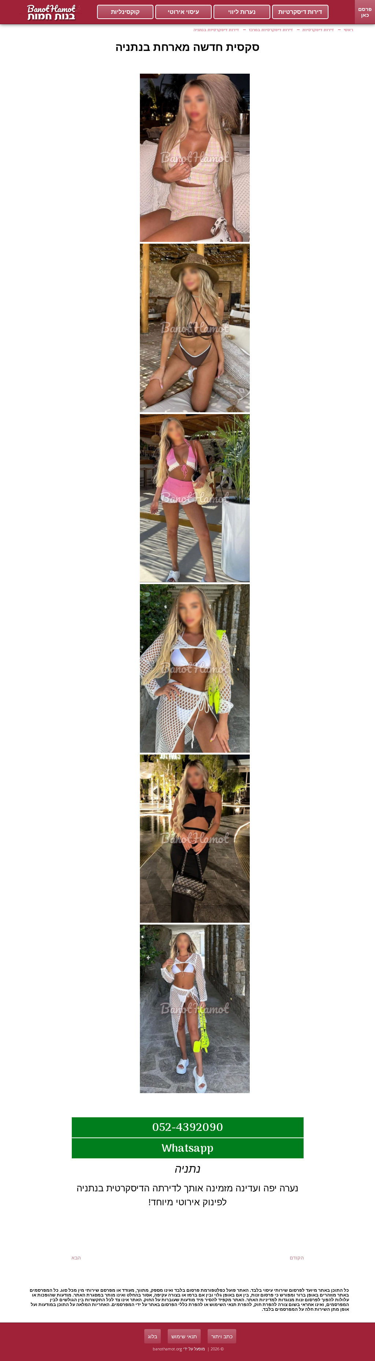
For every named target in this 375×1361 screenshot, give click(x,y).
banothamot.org (167, 1348)
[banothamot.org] (50, 12)
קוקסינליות (125, 12)
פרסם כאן (365, 12)
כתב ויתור (222, 1336)
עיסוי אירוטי (183, 12)
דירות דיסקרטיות (300, 12)
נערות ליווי (242, 12)
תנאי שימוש (184, 1336)
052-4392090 (187, 1128)
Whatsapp (187, 1149)
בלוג (152, 1336)
